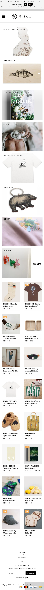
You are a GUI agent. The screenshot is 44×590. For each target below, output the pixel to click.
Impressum (22, 552)
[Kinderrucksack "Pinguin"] (33, 421)
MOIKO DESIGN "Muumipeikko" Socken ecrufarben (10, 467)
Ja (25, 4)
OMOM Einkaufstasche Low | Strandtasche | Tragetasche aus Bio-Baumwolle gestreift (32, 402)
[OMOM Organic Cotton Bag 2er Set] (33, 486)
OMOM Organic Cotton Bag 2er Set (33, 499)
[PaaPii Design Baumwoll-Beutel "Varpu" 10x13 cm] (11, 486)
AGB (22, 555)
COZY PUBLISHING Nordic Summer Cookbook (32, 467)
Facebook (18, 577)
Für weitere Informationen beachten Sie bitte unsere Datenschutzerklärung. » (22, 7)
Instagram (25, 577)
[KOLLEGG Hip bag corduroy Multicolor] (33, 357)
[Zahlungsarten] (21, 587)
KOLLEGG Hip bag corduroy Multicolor (31, 370)
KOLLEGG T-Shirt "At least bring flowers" (32, 305)
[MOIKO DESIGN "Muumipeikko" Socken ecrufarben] (11, 454)
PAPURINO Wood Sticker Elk (31, 532)
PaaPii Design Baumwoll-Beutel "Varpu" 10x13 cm (9, 500)
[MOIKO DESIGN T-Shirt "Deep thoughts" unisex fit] (11, 389)
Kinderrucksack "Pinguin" (30, 435)
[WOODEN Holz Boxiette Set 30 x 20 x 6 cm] (33, 324)
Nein (30, 4)
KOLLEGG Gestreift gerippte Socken (10, 305)
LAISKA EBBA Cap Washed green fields (9, 532)
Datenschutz (22, 557)
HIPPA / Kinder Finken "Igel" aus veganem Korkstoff (10, 435)
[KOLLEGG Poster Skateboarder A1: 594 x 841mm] (11, 357)
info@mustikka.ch (23, 565)
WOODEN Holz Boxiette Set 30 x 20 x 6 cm (32, 338)
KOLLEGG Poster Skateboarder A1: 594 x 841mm (10, 370)
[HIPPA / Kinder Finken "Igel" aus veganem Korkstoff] (11, 421)
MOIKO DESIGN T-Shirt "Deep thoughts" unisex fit (10, 402)
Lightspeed (28, 585)
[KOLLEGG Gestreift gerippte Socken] (11, 292)
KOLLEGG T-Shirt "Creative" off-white (9, 337)
